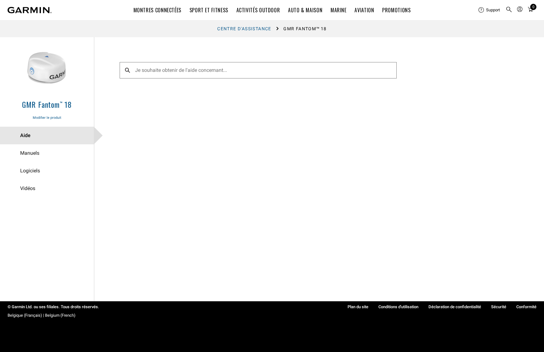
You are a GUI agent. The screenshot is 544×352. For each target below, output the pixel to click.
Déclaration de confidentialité (454, 306)
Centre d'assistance (244, 28)
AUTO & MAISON (305, 10)
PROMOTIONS (396, 10)
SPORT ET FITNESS (209, 10)
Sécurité (498, 306)
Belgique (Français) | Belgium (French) (42, 315)
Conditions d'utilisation (398, 306)
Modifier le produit (47, 118)
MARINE (339, 10)
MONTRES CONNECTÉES (157, 10)
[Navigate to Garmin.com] (30, 10)
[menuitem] (490, 10)
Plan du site (358, 306)
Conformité (526, 306)
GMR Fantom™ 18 (47, 104)
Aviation (364, 10)
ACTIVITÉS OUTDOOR (258, 10)
